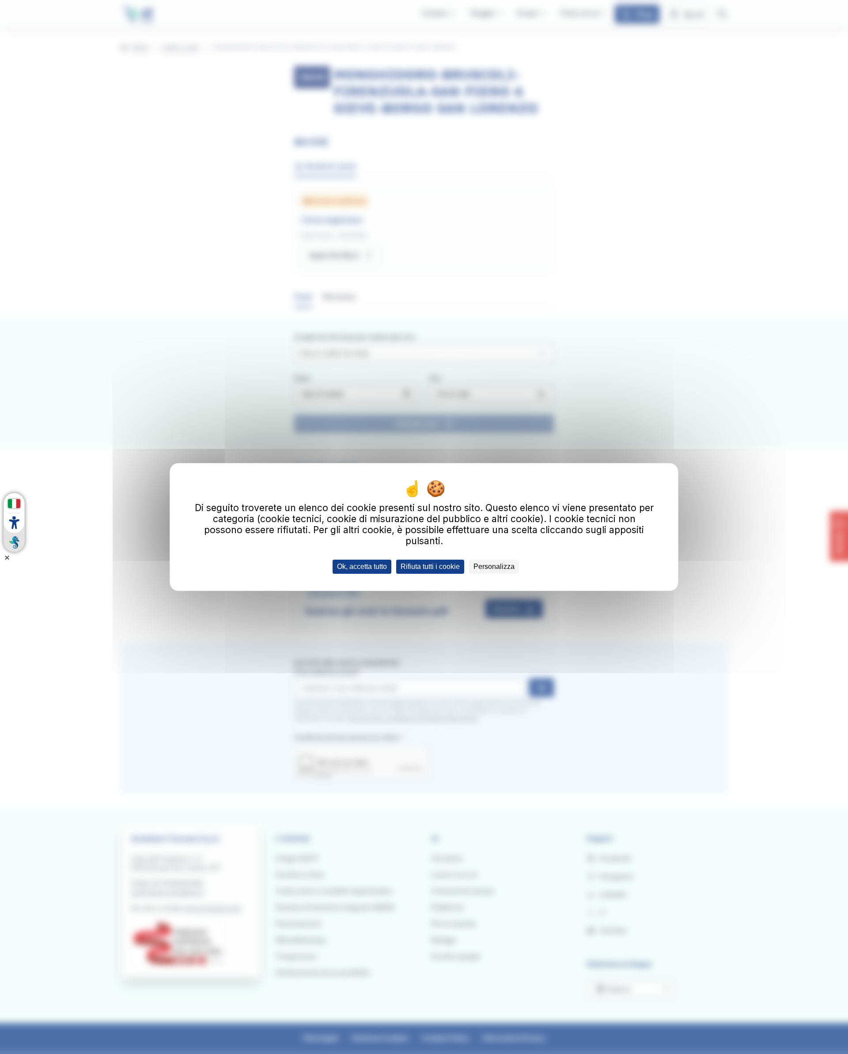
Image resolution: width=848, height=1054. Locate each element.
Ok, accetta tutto (362, 566)
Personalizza (494, 566)
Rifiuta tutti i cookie (430, 566)
